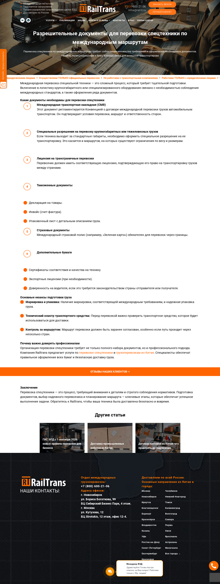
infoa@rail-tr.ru (137, 10)
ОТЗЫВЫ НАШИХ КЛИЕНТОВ (108, 371)
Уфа (144, 536)
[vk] (22, 20)
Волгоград (171, 514)
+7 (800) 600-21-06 (95, 486)
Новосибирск (149, 496)
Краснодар (148, 559)
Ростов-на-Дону (151, 542)
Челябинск (171, 491)
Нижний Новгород (175, 496)
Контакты (119, 20)
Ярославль (171, 536)
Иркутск (146, 502)
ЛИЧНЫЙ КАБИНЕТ (162, 12)
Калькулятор (145, 20)
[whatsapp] (28, 20)
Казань (146, 531)
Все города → (173, 553)
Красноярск (148, 519)
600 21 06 (135, 6)
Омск (168, 531)
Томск (168, 502)
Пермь (169, 525)
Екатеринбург (149, 553)
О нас (131, 20)
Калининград (172, 508)
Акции (81, 20)
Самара (169, 519)
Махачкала (171, 548)
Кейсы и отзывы (98, 20)
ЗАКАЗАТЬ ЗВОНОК (162, 4)
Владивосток (149, 525)
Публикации (67, 20)
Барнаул (146, 514)
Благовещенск (150, 508)
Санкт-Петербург (151, 548)
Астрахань (171, 542)
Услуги (50, 20)
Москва (146, 491)
